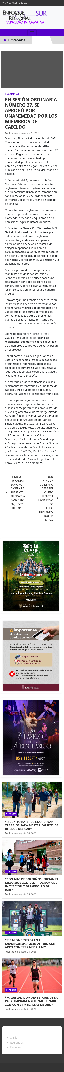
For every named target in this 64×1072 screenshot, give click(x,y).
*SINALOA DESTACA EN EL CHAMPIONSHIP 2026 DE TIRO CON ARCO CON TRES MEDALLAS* (30, 943)
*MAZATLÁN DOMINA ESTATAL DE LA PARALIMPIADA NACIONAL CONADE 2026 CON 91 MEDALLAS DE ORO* (31, 1001)
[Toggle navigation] (32, 32)
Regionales (12, 93)
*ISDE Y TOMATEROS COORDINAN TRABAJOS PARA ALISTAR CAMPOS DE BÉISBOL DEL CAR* (31, 825)
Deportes (11, 814)
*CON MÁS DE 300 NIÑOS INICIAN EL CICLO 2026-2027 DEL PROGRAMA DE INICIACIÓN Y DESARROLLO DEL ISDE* (32, 884)
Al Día (13, 1037)
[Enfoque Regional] (24, 17)
